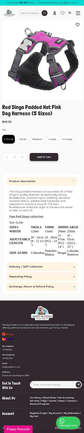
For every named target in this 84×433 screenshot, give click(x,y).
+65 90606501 (7, 350)
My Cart (34, 416)
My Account (55, 413)
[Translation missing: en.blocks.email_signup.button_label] (78, 385)
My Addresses (71, 413)
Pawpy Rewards (18, 429)
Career (53, 400)
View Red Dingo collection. (26, 216)
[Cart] (69, 13)
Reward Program (39, 404)
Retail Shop (49, 397)
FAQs (44, 400)
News (62, 400)
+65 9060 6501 (7, 358)
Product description (22, 181)
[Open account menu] (54, 13)
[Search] (44, 13)
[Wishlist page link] (62, 13)
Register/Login (38, 413)
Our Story (35, 397)
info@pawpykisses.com (11, 367)
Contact (71, 400)
